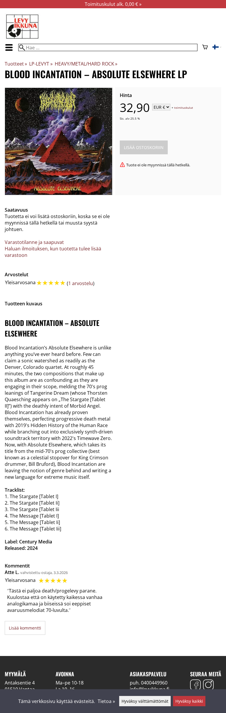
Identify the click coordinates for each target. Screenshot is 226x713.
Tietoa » (106, 701)
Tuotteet (16, 64)
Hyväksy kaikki (189, 701)
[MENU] (9, 47)
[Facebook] (195, 685)
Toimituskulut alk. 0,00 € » (113, 4)
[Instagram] (208, 685)
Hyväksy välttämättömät (145, 701)
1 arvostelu (80, 283)
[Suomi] (216, 47)
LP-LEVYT (40, 64)
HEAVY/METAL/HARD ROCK (86, 64)
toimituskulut (183, 108)
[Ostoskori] (205, 47)
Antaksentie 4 (20, 682)
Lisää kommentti (25, 628)
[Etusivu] (22, 38)
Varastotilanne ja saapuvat (34, 242)
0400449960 (154, 682)
